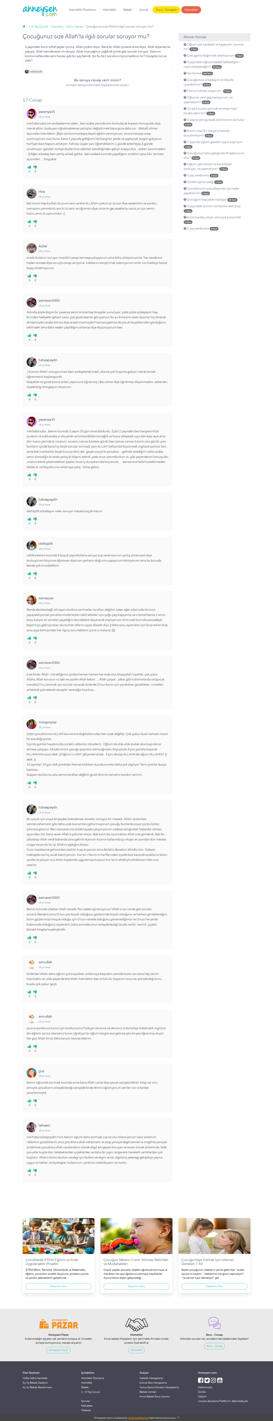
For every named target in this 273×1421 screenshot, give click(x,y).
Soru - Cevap (214, 1346)
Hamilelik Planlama (82, 10)
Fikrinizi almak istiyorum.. (208, 91)
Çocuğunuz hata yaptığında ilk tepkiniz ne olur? (214, 155)
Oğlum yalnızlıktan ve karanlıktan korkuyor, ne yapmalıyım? (208, 166)
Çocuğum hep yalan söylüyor (211, 199)
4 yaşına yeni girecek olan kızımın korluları (215, 122)
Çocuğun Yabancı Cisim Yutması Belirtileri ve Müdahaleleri (136, 1261)
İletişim (202, 1396)
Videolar (86, 1410)
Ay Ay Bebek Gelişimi (35, 1382)
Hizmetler (191, 10)
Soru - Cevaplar (166, 10)
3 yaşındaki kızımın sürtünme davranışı (213, 208)
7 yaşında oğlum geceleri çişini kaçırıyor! (214, 144)
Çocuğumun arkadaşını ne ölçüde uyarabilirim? (208, 82)
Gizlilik (202, 1392)
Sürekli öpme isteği (204, 182)
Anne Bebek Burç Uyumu (154, 1396)
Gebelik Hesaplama (151, 1378)
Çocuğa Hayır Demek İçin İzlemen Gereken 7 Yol (207, 1261)
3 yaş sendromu (201, 175)
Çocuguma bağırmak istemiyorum (214, 55)
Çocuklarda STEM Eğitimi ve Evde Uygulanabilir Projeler (52, 1261)
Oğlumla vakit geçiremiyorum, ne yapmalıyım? (208, 99)
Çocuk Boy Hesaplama (153, 1382)
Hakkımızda (205, 1387)
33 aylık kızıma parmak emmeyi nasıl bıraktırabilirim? (210, 110)
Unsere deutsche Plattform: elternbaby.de (223, 1401)
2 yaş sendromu (201, 228)
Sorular (85, 1401)
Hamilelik (109, 10)
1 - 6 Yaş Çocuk (90, 1392)
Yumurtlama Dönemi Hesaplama (159, 1387)
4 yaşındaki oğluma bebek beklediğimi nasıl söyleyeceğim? (211, 64)
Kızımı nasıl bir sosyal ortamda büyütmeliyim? (206, 133)
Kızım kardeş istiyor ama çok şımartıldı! (213, 219)
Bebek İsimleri (147, 1392)
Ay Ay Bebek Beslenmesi (37, 1387)
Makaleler (87, 1405)
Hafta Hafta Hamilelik (35, 1378)
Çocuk (143, 10)
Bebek (127, 10)
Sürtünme (199, 73)
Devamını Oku (58, 1286)
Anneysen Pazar (58, 1350)
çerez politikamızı (138, 1418)
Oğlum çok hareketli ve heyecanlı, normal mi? (213, 46)
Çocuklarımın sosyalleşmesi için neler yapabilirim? (211, 190)
